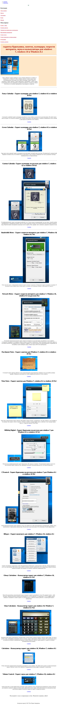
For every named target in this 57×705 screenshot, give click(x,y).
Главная (5, 1)
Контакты (5, 3)
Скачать (29, 121)
